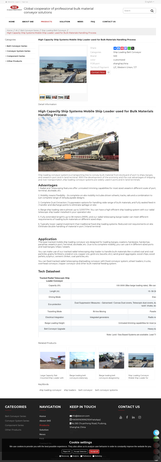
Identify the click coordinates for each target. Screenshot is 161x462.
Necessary (65, 456)
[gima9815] (156, 433)
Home (12, 22)
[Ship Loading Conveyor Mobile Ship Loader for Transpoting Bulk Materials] (141, 360)
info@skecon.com (81, 416)
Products (46, 22)
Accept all (94, 452)
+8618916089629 (80, 419)
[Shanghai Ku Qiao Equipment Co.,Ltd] (14, 8)
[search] (152, 10)
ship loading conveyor (50, 390)
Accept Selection (80, 452)
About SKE (27, 22)
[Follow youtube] (121, 417)
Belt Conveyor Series (29, 30)
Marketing (98, 456)
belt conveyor (85, 390)
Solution (65, 22)
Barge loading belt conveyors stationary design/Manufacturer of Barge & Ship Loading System (80, 376)
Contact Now (98, 72)
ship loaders (70, 390)
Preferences (87, 456)
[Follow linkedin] (133, 417)
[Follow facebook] (127, 417)
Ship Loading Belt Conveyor (54, 30)
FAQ (93, 22)
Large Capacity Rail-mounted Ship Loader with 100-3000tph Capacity (52, 376)
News (80, 22)
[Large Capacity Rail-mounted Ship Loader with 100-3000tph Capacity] (53, 360)
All (16, 30)
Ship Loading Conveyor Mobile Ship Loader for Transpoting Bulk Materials (140, 376)
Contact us (109, 22)
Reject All (66, 452)
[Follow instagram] (139, 417)
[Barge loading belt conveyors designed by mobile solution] (112, 360)
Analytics (75, 456)
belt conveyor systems (106, 390)
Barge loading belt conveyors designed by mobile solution (109, 376)
